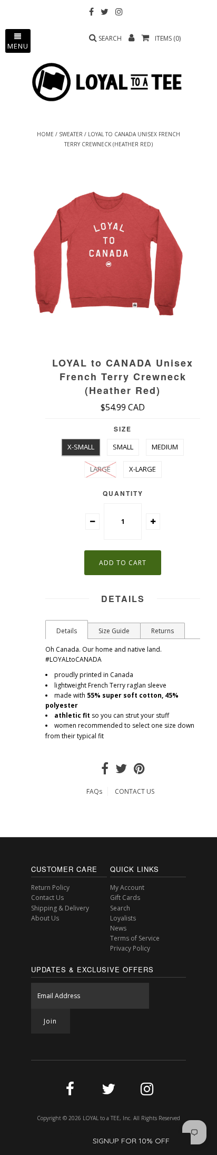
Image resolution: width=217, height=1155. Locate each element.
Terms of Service (135, 938)
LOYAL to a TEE (101, 1118)
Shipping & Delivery (60, 908)
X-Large (142, 469)
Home (45, 134)
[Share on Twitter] (121, 770)
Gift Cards (125, 897)
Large (100, 469)
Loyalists (123, 918)
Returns (162, 630)
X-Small (80, 447)
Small (123, 447)
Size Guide (114, 630)
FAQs (94, 791)
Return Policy (50, 887)
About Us (45, 918)
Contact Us (47, 897)
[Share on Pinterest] (139, 770)
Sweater (71, 134)
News (118, 928)
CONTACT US (134, 791)
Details (66, 630)
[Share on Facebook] (104, 770)
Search (120, 908)
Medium (165, 447)
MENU (17, 46)
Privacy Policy (130, 948)
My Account (127, 887)
